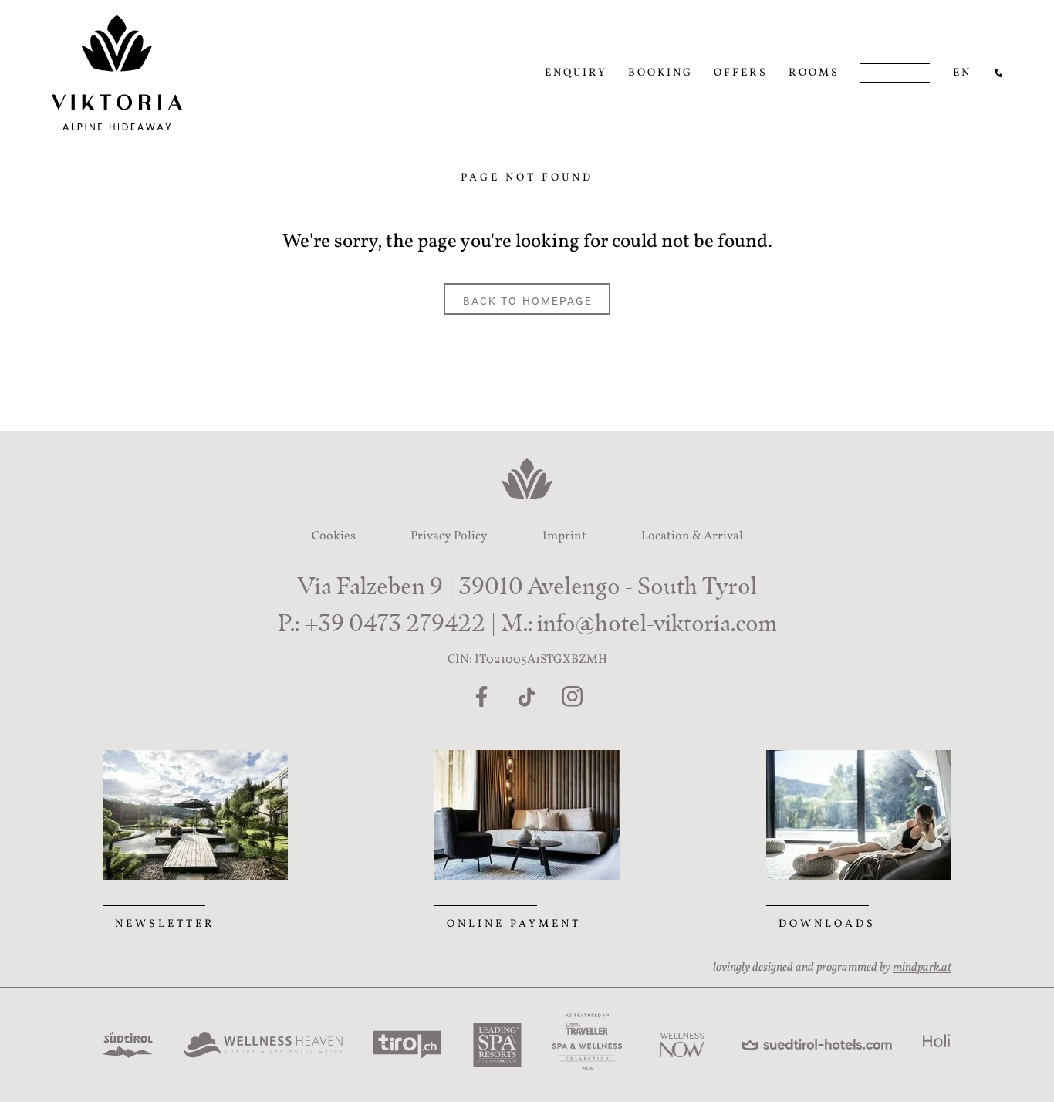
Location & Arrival (692, 536)
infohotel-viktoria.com (657, 622)
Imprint (564, 536)
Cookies (334, 536)
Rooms (814, 73)
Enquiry (576, 73)
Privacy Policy (449, 536)
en (962, 73)
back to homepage (528, 300)
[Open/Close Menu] (895, 73)
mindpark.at (922, 967)
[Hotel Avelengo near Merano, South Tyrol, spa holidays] (998, 73)
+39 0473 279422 (394, 622)
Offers (741, 73)
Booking (660, 73)
